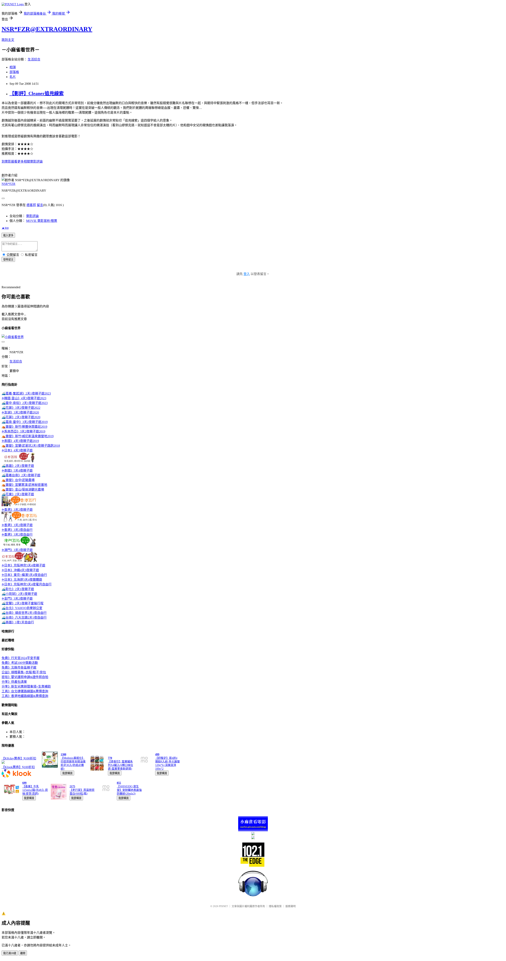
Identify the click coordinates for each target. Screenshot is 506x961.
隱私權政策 (275, 906)
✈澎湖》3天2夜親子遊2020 (20, 412)
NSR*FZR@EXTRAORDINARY (47, 29)
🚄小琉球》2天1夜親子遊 (19, 593)
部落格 (14, 72)
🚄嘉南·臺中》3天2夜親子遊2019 (25, 422)
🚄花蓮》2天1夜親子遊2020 (21, 417)
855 (119, 782)
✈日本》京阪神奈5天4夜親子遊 (23, 565)
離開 (22, 953)
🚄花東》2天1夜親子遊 (18, 494)
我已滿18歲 (9, 953)
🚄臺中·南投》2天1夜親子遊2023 (25, 403)
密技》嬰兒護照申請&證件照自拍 (25, 677)
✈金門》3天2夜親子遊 (17, 598)
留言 (40, 205)
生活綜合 (34, 59)
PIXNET (223, 906)
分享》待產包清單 (14, 681)
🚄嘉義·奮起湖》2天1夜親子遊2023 (26, 393)
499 (157, 754)
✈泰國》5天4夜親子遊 (17, 470)
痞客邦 (31, 205)
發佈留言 (8, 259)
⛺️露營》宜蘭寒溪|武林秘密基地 (24, 484)
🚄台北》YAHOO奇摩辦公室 (22, 608)
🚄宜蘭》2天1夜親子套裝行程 (22, 603)
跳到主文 (8, 39)
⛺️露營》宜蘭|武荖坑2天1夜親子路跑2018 (31, 445)
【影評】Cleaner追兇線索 (36, 93)
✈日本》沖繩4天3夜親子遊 (20, 570)
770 (110, 758)
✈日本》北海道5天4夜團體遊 (22, 579)
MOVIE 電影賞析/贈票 (41, 220)
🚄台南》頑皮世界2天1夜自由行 (24, 612)
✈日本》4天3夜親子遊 (17, 450)
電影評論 (32, 216)
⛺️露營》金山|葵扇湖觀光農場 (23, 489)
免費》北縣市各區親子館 (19, 667)
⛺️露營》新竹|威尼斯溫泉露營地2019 (28, 436)
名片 (12, 76)
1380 (63, 754)
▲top (5, 227)
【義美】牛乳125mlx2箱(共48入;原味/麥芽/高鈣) (35, 790)
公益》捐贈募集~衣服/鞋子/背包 (24, 672)
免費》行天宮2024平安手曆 (21, 658)
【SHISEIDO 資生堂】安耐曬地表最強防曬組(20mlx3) (129, 790)
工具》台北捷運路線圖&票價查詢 (25, 691)
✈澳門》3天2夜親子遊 (17, 550)
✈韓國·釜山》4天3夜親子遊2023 (24, 398)
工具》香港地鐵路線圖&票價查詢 (25, 696)
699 (24, 782)
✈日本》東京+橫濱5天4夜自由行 (24, 575)
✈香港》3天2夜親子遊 (17, 509)
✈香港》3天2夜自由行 (17, 529)
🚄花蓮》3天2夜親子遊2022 (21, 407)
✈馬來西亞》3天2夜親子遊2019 (23, 431)
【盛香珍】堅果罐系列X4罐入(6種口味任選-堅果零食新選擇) (120, 765)
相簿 (12, 67)
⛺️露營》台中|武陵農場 (18, 480)
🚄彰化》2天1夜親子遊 (18, 589)
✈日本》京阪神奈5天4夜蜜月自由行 (27, 584)
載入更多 (8, 235)
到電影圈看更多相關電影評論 (22, 161)
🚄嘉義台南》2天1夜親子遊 (21, 475)
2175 (72, 786)
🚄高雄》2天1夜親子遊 (18, 465)
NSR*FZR (8, 184)
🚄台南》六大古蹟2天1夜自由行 (24, 617)
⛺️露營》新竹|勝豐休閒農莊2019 (24, 426)
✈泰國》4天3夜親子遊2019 (20, 441)
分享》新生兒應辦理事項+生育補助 (26, 686)
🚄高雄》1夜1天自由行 (18, 622)
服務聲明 (290, 906)
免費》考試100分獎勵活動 (20, 662)
